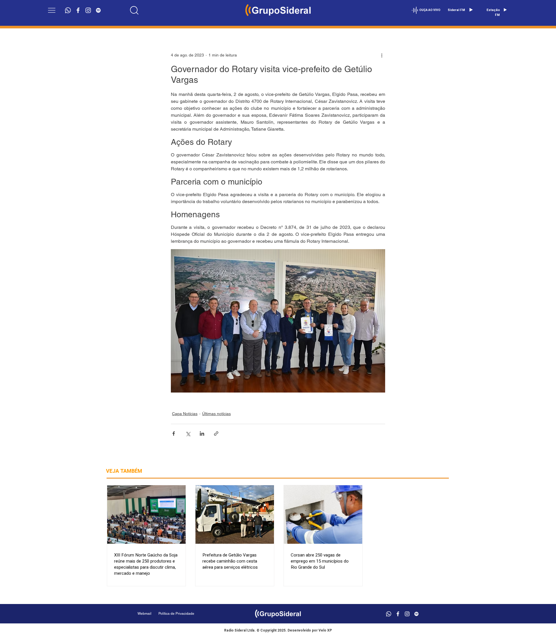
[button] (51, 10)
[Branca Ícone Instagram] (88, 10)
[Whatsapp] (68, 10)
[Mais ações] (381, 55)
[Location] (134, 10)
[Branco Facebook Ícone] (78, 10)
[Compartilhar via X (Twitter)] (188, 433)
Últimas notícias (216, 413)
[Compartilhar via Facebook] (173, 433)
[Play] (471, 10)
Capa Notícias (184, 413)
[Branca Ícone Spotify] (98, 10)
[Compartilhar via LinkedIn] (202, 433)
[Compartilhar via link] (216, 433)
